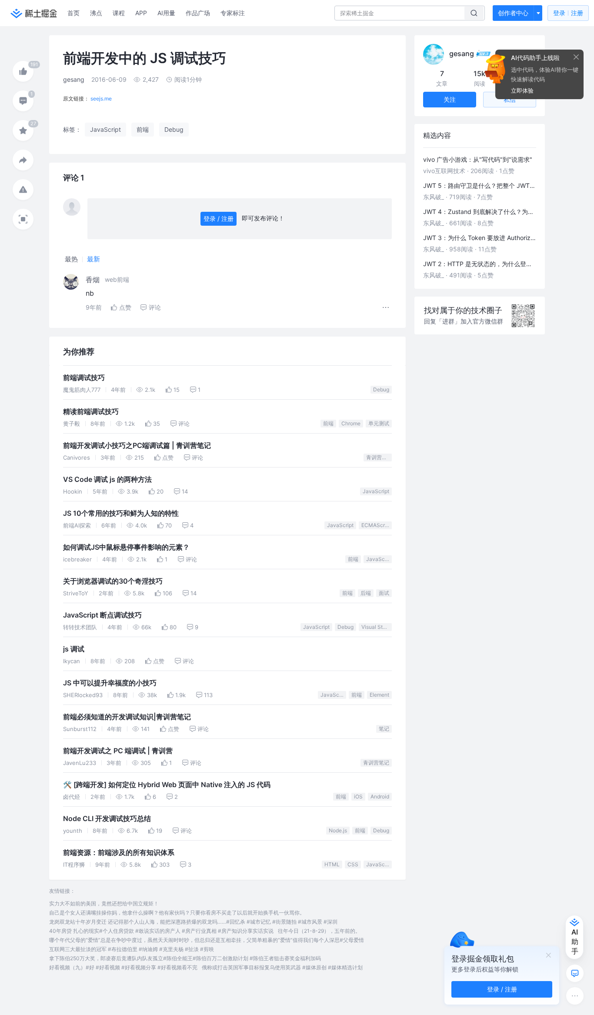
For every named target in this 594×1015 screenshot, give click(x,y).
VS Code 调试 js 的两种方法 (107, 479)
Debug (381, 389)
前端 (328, 423)
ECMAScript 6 (376, 525)
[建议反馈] (575, 973)
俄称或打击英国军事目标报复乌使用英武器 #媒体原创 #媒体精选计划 (282, 967)
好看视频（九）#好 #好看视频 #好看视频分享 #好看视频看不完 (123, 967)
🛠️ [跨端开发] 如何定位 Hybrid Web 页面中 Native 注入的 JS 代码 (166, 785)
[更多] (575, 996)
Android (379, 796)
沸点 (96, 13)
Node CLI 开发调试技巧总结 (107, 819)
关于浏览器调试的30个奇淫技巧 (113, 581)
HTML (332, 864)
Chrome (350, 423)
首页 (73, 13)
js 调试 (73, 649)
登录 (568, 13)
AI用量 (166, 13)
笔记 (384, 728)
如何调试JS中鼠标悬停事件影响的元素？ (126, 547)
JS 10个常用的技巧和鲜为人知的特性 (121, 513)
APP (141, 13)
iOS (358, 796)
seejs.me (101, 98)
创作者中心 (513, 13)
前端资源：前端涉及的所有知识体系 (118, 852)
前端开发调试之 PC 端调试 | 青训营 (118, 751)
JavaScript (376, 491)
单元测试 (378, 423)
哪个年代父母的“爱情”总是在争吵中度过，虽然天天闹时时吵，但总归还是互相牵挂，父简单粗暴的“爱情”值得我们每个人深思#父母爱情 (206, 940)
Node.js (338, 830)
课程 (119, 13)
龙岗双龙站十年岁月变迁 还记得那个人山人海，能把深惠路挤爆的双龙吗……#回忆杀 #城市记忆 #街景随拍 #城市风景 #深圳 (193, 921)
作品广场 (198, 13)
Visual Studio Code (376, 627)
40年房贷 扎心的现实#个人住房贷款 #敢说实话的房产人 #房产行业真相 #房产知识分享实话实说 (161, 931)
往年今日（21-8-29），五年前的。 (319, 931)
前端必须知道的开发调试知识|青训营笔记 (127, 717)
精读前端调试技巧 (91, 411)
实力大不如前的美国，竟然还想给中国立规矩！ (104, 903)
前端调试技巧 (84, 378)
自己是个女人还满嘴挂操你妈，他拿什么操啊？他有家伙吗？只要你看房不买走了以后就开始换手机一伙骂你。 (177, 912)
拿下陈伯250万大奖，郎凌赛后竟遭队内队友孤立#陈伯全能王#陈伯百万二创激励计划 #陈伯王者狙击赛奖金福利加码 (185, 958)
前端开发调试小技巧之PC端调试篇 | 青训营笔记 (137, 445)
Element (379, 694)
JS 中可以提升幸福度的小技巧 (110, 683)
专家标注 (232, 13)
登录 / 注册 (219, 218)
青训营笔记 (379, 457)
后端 (365, 593)
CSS (352, 864)
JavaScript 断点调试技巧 (102, 615)
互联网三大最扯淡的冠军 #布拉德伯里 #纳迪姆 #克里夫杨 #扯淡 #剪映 (131, 949)
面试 (384, 593)
